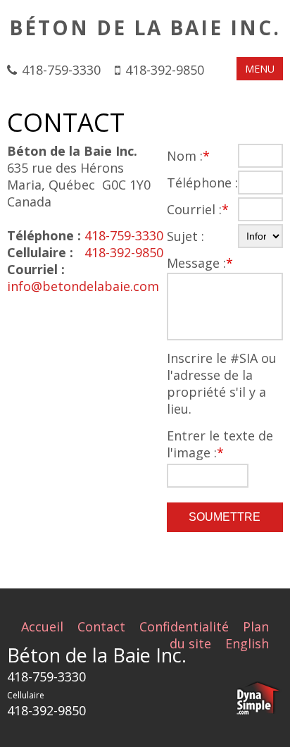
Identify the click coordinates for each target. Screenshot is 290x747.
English (247, 643)
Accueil (42, 626)
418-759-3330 (61, 69)
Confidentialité (184, 626)
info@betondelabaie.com (83, 286)
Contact (101, 626)
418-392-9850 (164, 69)
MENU (260, 68)
